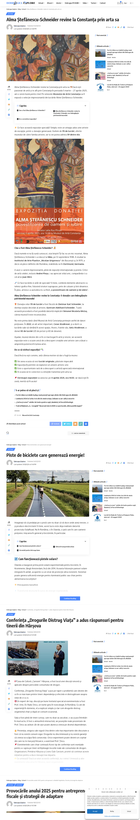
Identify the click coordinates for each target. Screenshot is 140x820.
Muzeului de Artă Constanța (66, 94)
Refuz (112, 811)
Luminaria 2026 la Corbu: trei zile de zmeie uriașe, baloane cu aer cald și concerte (45, 399)
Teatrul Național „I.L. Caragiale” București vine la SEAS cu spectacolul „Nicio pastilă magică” (49, 406)
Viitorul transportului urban (64, 547)
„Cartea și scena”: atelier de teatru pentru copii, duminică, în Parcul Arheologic (44, 402)
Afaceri (19, 785)
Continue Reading (70, 598)
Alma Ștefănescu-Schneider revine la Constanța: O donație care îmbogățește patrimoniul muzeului (66, 113)
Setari (129, 811)
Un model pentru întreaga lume (29, 550)
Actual (10, 13)
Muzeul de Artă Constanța (30, 415)
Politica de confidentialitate (112, 816)
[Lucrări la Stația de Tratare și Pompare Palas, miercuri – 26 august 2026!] (100, 87)
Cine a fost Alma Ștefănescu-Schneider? (32, 110)
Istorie (114, 57)
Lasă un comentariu (79, 433)
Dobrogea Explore (20, 26)
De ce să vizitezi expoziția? (28, 119)
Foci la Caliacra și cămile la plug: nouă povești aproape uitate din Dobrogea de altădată (47, 395)
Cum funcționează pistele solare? (30, 546)
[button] (136, 792)
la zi (108, 90)
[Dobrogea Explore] (20, 3)
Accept (95, 811)
